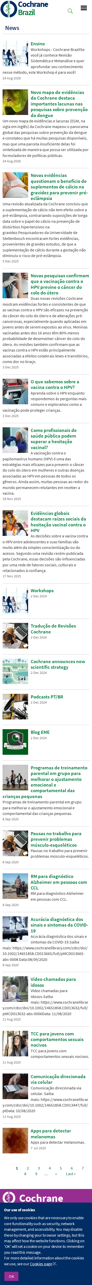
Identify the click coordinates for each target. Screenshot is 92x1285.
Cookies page (41, 1263)
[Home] (9, 9)
